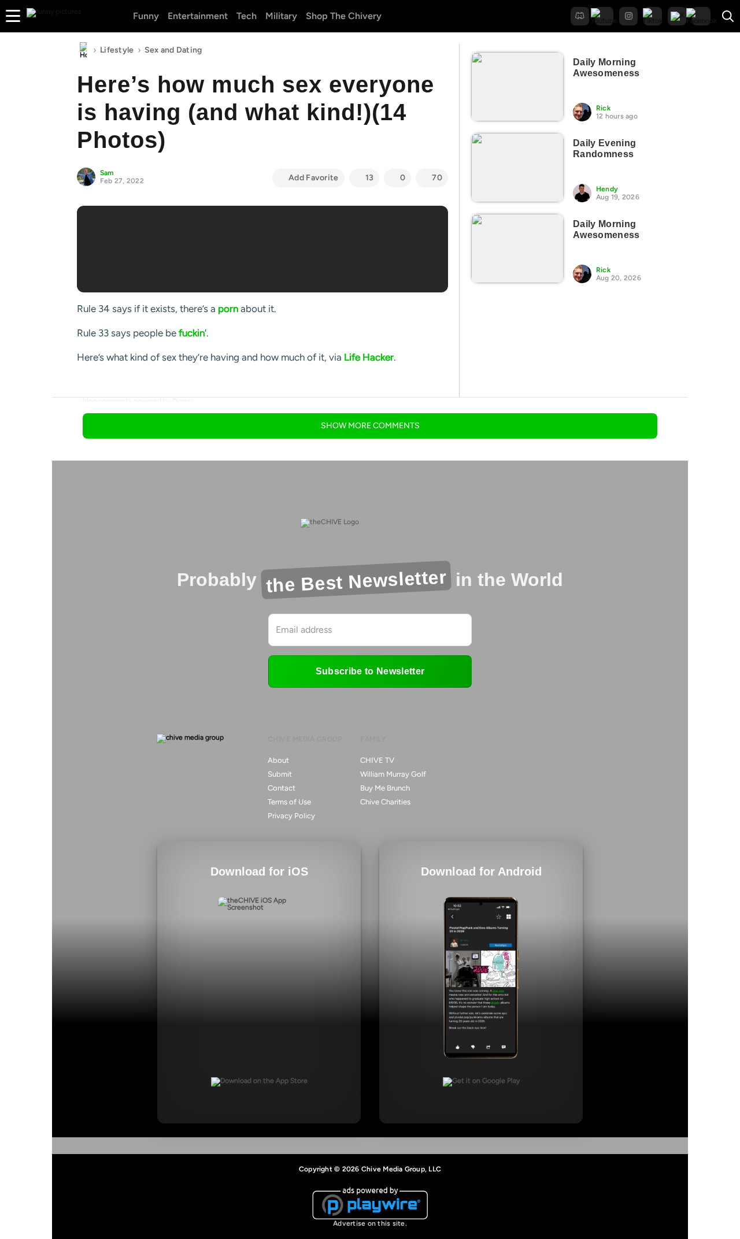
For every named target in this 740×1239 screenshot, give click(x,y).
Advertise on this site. (370, 1223)
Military (281, 15)
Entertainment (198, 15)
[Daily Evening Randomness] (517, 167)
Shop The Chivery (344, 15)
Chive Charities (385, 801)
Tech (246, 15)
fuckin (192, 333)
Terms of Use (289, 801)
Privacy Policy (291, 815)
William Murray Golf (393, 774)
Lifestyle (117, 50)
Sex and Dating (173, 50)
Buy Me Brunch (385, 788)
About (278, 760)
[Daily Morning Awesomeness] (517, 86)
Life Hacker (369, 357)
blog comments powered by (138, 401)
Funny (146, 15)
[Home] (83, 50)
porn (228, 308)
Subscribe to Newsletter (370, 671)
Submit (280, 774)
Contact (281, 788)
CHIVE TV (377, 760)
